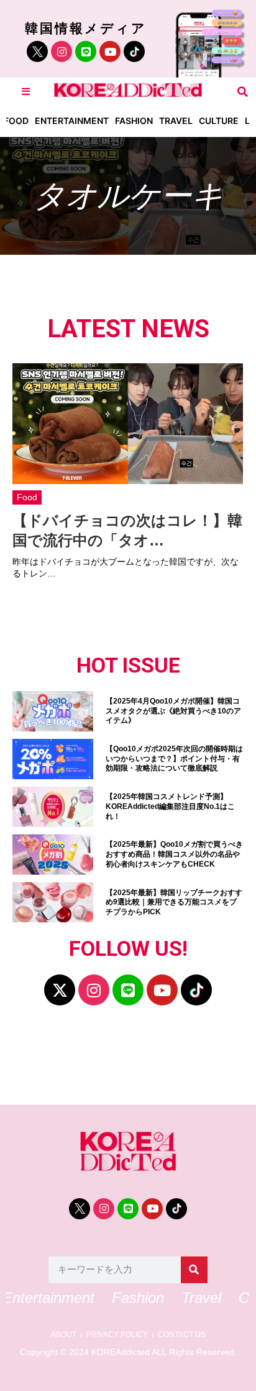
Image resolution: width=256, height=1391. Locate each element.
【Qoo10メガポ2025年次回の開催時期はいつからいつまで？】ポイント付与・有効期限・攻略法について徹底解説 (174, 758)
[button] (242, 91)
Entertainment (72, 120)
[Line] (85, 51)
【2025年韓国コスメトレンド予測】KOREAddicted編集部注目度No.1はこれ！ (170, 806)
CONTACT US (182, 1334)
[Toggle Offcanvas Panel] (26, 91)
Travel (176, 120)
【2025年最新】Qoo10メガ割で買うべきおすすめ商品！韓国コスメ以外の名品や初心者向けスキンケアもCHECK (174, 854)
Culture (219, 120)
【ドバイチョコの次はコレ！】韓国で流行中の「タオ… (127, 530)
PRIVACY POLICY (117, 1334)
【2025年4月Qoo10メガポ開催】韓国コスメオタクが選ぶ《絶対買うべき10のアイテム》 (173, 711)
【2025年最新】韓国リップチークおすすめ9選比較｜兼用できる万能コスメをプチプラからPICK (174, 902)
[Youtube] (110, 51)
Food (16, 120)
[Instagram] (61, 51)
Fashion (134, 120)
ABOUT (63, 1334)
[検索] (194, 1269)
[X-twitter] (59, 989)
